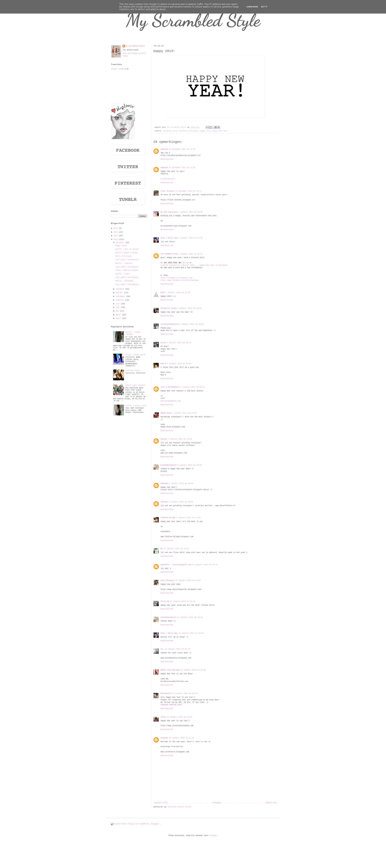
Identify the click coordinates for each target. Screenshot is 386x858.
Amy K (163, 364)
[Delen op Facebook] (215, 127)
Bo (162, 549)
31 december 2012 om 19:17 (188, 191)
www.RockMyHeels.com (171, 401)
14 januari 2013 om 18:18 (190, 617)
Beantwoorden (167, 159)
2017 (116, 228)
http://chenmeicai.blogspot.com (176, 278)
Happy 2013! (121, 246)
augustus (120, 300)
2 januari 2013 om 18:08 (179, 364)
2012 (116, 239)
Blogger (213, 836)
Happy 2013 (205, 131)
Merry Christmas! (123, 256)
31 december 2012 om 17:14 (182, 149)
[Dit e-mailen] (207, 127)
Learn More (252, 7)
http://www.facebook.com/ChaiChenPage (180, 280)
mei (118, 311)
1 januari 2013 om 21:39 (178, 292)
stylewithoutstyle (170, 324)
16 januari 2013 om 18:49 (184, 693)
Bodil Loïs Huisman (170, 670)
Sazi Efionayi (167, 580)
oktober (120, 293)
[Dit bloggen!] (210, 127)
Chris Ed (165, 601)
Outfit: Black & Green (126, 253)
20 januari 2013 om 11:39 (181, 738)
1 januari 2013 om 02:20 (190, 212)
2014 (116, 232)
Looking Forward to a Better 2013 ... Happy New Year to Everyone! (194, 265)
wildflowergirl (168, 179)
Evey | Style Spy (169, 238)
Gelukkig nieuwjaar (188, 131)
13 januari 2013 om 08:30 (204, 565)
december (120, 243)
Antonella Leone (168, 308)
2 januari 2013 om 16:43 (179, 343)
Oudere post (271, 803)
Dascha (164, 439)
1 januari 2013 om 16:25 (190, 254)
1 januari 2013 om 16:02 (190, 238)
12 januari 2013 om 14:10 (176, 549)
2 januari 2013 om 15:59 (191, 324)
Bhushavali (166, 693)
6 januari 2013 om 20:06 (181, 483)
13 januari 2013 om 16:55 (188, 580)
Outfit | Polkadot (124, 281)
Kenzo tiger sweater (135, 385)
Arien (163, 343)
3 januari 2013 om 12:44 (184, 413)
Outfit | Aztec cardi (136, 406)
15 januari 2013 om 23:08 (193, 670)
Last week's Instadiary (127, 260)
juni (118, 307)
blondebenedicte (168, 465)
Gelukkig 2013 (170, 131)
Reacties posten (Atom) (179, 807)
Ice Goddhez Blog (169, 254)
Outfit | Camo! (122, 274)
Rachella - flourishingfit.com (176, 565)
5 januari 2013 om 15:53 (189, 465)
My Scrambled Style (193, 20)
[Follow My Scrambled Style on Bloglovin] (123, 139)
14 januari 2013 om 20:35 (191, 633)
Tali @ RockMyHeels (170, 387)
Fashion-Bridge (168, 518)
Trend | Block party (135, 355)
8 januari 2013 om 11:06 (188, 518)
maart (119, 318)
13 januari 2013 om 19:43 (182, 601)
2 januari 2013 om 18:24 (192, 387)
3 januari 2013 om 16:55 (180, 439)
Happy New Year (220, 131)
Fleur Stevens (167, 191)
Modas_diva (166, 413)
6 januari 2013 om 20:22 (181, 502)
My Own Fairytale (169, 212)
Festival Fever (132, 371)
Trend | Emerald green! (127, 270)
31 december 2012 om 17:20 (182, 168)
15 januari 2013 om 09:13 (177, 649)
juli (118, 304)
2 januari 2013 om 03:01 (189, 308)
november (120, 289)
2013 (116, 236)
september (121, 296)
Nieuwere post (161, 803)
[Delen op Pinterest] (218, 127)
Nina (163, 292)
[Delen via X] (212, 127)
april (119, 315)
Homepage (216, 803)
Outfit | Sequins (123, 263)
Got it (264, 7)
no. (162, 649)
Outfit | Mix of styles (127, 249)
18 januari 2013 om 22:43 (179, 717)
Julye (163, 717)
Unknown (164, 149)
